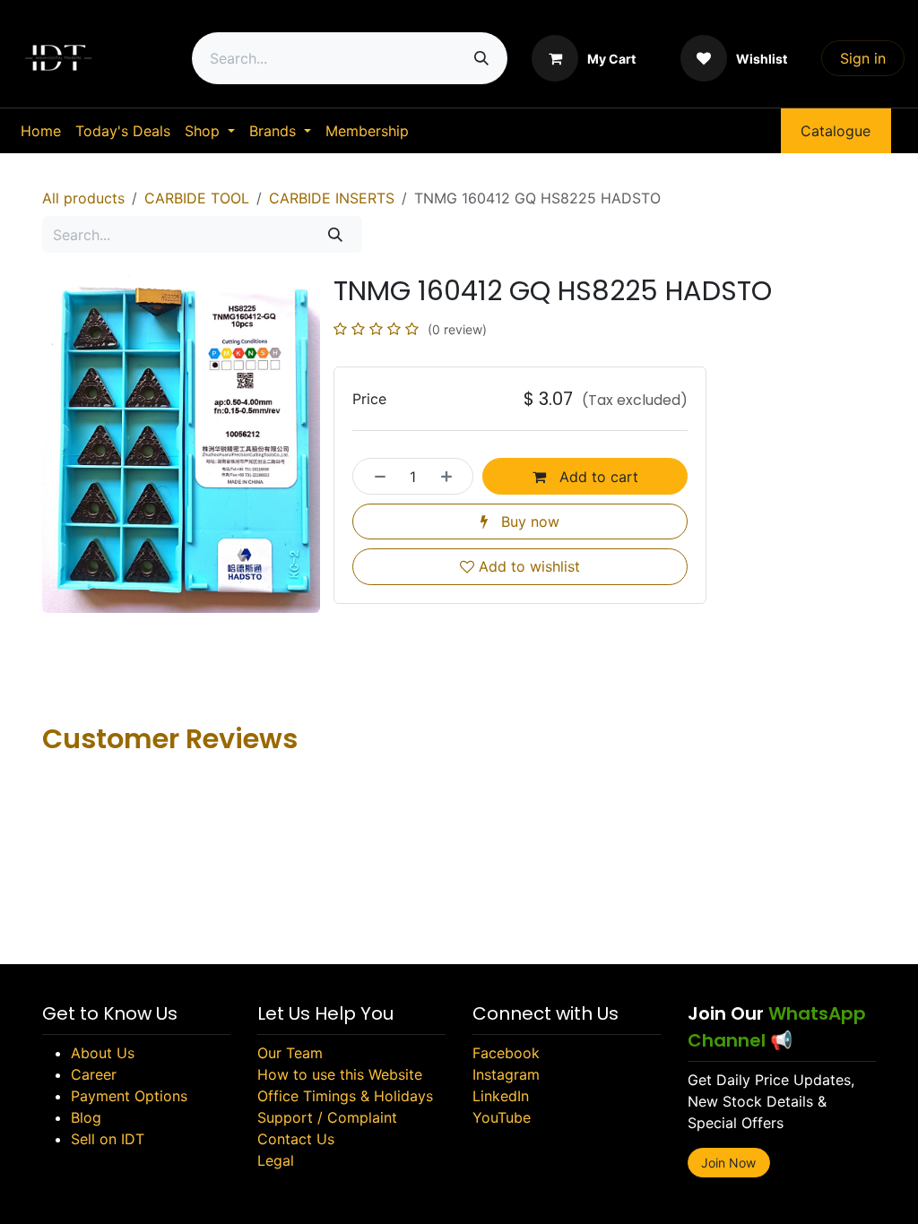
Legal (275, 1160)
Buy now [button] (528, 521)
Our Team (290, 1053)
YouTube (501, 1117)
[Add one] (451, 476)
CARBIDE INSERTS (331, 198)
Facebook (506, 1053)
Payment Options (129, 1096)
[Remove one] (374, 476)
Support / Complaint (327, 1117)
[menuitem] (40, 131)
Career (94, 1074)
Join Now (728, 1162)
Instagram (506, 1074)
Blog (86, 1117)
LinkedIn (500, 1096)
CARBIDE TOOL (196, 198)
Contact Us (295, 1139)
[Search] (481, 58)
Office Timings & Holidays (345, 1096)
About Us (102, 1053)
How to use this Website (339, 1074)
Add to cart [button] (596, 477)
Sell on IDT (107, 1139)
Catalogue (835, 131)
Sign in (863, 58)
